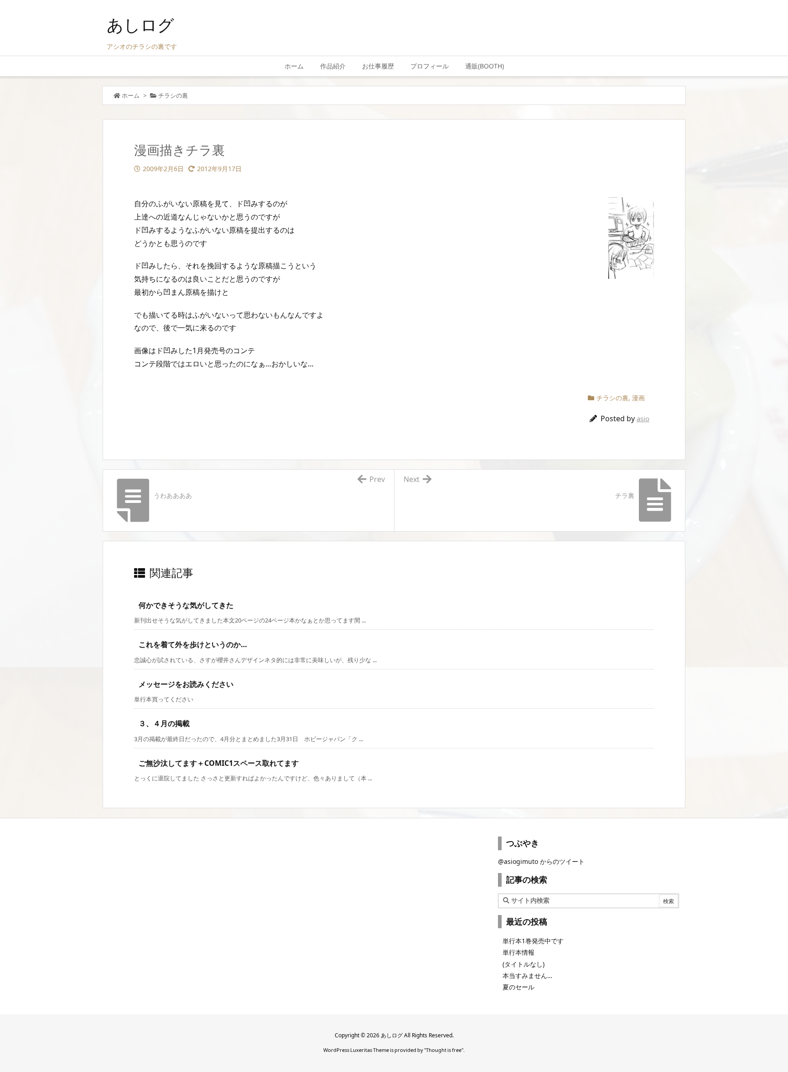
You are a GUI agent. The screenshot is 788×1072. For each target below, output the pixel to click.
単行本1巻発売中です (533, 940)
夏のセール (518, 987)
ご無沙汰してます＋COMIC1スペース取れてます (219, 763)
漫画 (638, 397)
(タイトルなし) (523, 964)
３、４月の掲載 (164, 723)
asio (643, 418)
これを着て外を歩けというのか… (193, 644)
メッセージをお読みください (186, 684)
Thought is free (443, 1049)
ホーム (131, 95)
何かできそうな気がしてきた (186, 605)
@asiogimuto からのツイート (541, 861)
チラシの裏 (173, 95)
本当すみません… (527, 975)
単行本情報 (518, 952)
